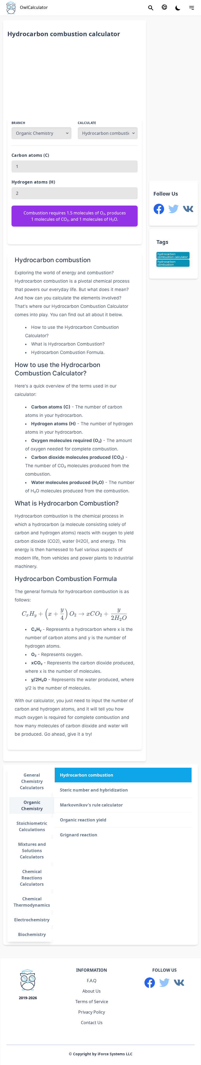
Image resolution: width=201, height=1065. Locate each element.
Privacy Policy (91, 1012)
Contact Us (92, 1022)
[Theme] (178, 8)
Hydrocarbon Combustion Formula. (68, 352)
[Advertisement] (74, 81)
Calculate (87, 123)
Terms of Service (91, 1001)
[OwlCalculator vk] (188, 209)
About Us (91, 991)
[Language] (164, 7)
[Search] (150, 8)
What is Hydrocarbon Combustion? (68, 344)
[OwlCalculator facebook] (159, 209)
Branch (18, 123)
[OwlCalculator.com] (28, 981)
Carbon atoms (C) (30, 155)
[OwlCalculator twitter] (173, 209)
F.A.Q (92, 980)
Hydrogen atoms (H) (33, 182)
